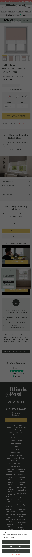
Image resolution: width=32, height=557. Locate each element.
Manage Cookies (16, 546)
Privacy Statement (16, 554)
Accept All (16, 542)
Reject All (16, 551)
